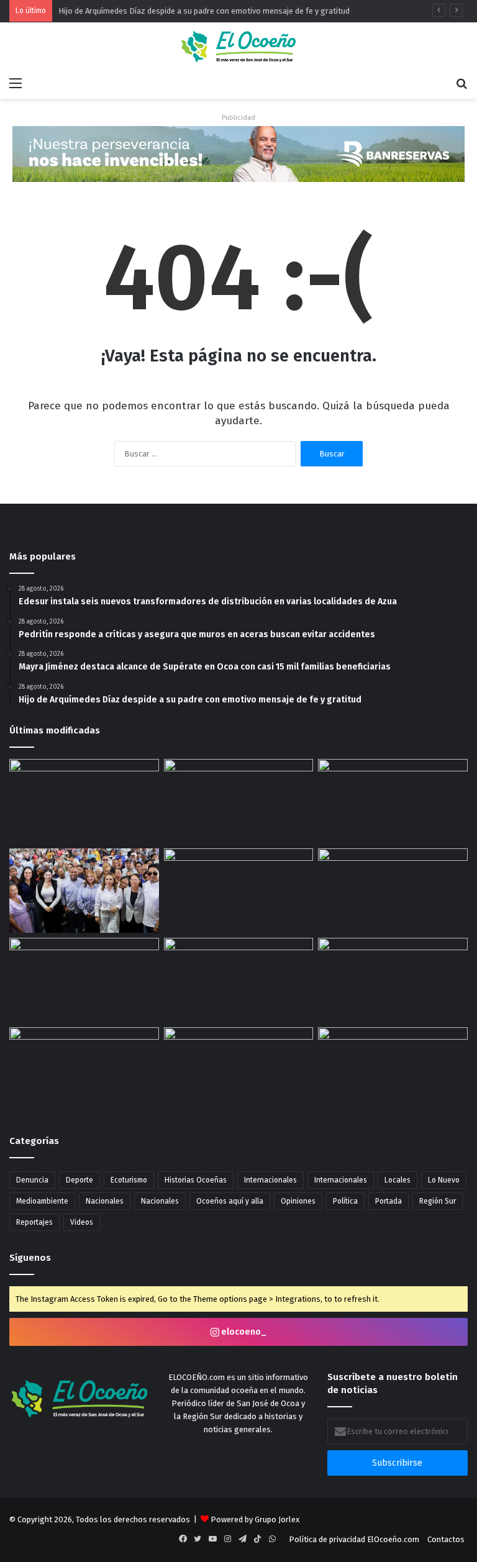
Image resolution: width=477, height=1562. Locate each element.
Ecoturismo (129, 1180)
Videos (81, 1222)
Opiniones (298, 1201)
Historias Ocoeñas (196, 1180)
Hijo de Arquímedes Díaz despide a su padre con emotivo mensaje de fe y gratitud (204, 11)
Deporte (79, 1180)
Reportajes (34, 1222)
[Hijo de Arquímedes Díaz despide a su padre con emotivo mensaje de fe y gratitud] (239, 890)
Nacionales (105, 1201)
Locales (397, 1180)
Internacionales (270, 1180)
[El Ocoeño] (238, 46)
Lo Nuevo (444, 1180)
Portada (388, 1201)
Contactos (446, 1539)
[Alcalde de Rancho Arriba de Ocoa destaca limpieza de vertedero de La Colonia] (393, 1062)
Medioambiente (42, 1201)
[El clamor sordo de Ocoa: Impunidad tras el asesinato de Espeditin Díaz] (239, 801)
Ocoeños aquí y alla (229, 1201)
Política (345, 1201)
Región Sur (437, 1201)
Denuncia (32, 1180)
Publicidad (238, 118)
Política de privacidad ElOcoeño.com (354, 1539)
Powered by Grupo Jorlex (255, 1519)
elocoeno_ (242, 1332)
